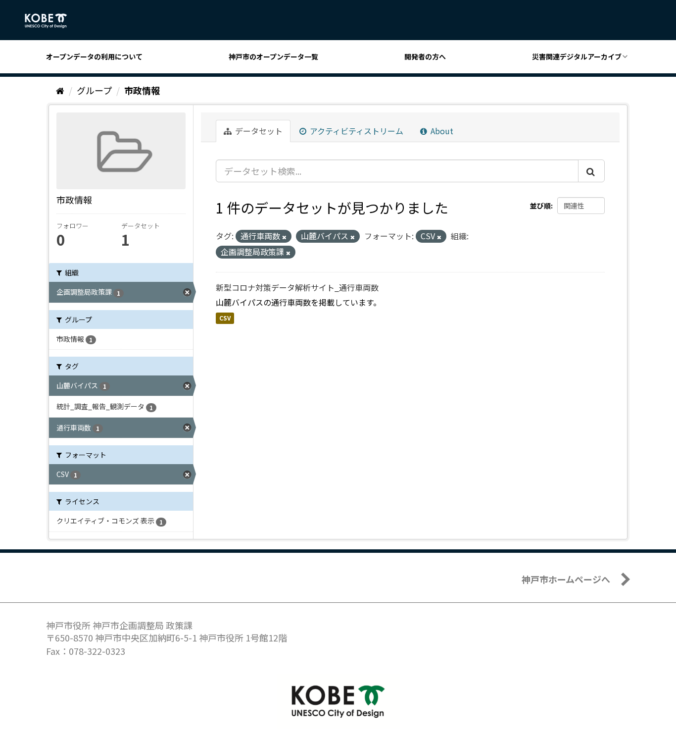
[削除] (284, 237)
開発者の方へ (425, 56)
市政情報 (142, 90)
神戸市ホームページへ (566, 579)
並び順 (540, 206)
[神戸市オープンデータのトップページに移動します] (51, 20)
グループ (94, 90)
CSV (225, 318)
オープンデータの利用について (94, 56)
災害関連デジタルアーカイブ (577, 56)
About (441, 131)
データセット (258, 131)
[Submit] (591, 170)
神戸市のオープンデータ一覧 (273, 56)
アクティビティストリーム (355, 131)
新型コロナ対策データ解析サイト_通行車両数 (297, 287)
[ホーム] (60, 90)
